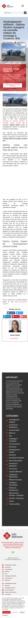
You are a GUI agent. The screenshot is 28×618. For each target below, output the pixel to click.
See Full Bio (14, 338)
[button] (22, 6)
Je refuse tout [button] (15, 612)
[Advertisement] (14, 183)
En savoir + (5, 615)
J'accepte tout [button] (6, 612)
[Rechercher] (25, 13)
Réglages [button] (22, 612)
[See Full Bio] (19, 338)
